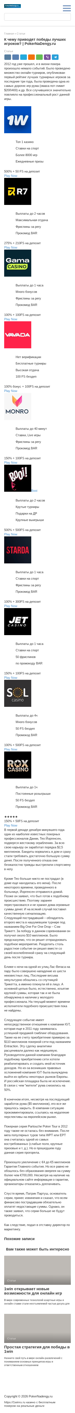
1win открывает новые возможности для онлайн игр (33, 1291)
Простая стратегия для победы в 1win (37, 1349)
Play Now (10, 175)
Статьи (8, 51)
